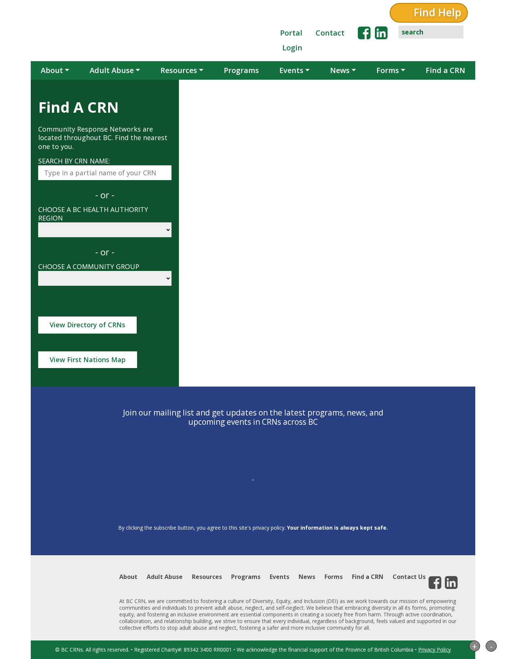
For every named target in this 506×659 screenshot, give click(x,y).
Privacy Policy (434, 649)
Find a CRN (445, 70)
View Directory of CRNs (87, 324)
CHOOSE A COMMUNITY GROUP (88, 266)
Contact (330, 33)
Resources (178, 70)
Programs (241, 70)
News (340, 70)
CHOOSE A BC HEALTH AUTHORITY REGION (93, 213)
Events (291, 70)
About (52, 70)
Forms (387, 70)
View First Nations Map (88, 359)
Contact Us (409, 577)
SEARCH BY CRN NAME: (74, 161)
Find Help (437, 12)
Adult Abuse (112, 70)
